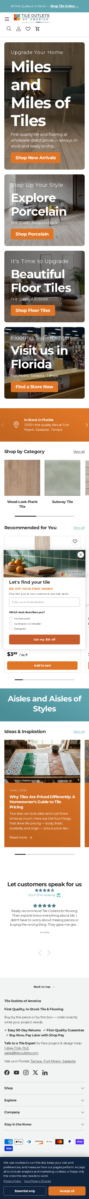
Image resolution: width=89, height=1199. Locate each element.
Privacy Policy (12, 1181)
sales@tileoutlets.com (21, 1053)
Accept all (67, 1191)
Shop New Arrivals (36, 157)
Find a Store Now (34, 386)
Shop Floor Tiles (33, 310)
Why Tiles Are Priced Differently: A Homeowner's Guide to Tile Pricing (42, 802)
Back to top (42, 986)
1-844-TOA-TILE (16, 1048)
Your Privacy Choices (37, 1181)
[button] (37, 29)
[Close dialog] (81, 554)
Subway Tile (62, 502)
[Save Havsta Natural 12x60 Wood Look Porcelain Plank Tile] (75, 541)
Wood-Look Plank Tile (22, 504)
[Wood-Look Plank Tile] (22, 478)
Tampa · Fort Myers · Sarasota (53, 1061)
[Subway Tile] (62, 478)
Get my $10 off (45, 639)
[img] (44, 890)
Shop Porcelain (32, 234)
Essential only (25, 1191)
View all (79, 451)
